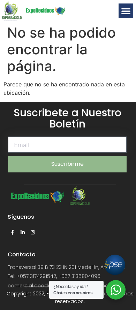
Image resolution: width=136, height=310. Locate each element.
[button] (126, 10)
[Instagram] (33, 232)
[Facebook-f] (12, 232)
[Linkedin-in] (23, 232)
